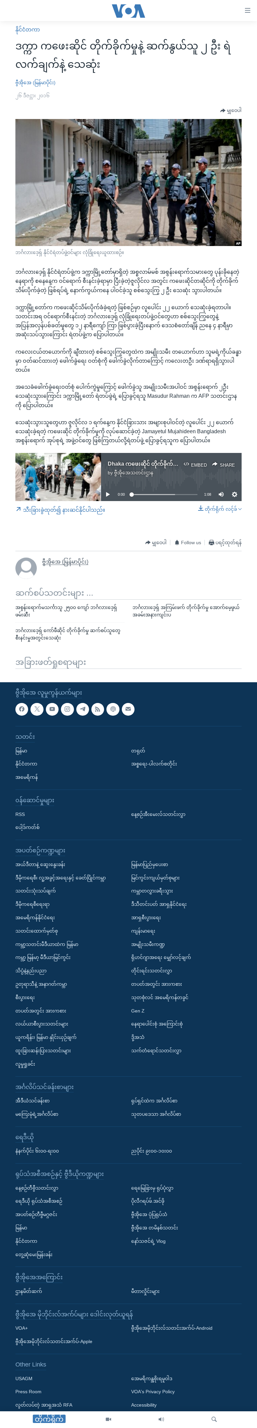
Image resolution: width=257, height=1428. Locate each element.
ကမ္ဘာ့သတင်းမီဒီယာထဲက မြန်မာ (46, 944)
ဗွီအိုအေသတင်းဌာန (133, 472)
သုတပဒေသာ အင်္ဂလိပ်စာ (156, 1114)
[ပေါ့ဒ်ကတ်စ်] (112, 709)
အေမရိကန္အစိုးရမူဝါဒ (151, 1378)
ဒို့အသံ (138, 1037)
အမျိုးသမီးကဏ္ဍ (148, 944)
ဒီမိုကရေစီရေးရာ (32, 904)
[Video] (108, 1419)
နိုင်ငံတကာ (27, 29)
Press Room (28, 1391)
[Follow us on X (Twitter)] (36, 709)
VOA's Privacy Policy (153, 1391)
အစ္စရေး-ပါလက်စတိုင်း (154, 763)
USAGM (23, 1378)
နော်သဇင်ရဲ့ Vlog (148, 1241)
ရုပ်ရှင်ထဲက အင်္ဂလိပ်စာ (154, 1100)
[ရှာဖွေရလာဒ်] (214, 1419)
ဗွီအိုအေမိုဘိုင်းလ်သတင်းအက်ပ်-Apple (53, 1341)
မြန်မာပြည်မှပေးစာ (149, 864)
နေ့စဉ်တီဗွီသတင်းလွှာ (36, 1188)
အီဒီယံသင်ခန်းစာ (32, 1100)
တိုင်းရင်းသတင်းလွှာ (151, 970)
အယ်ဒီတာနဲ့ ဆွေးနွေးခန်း (40, 864)
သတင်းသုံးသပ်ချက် (35, 891)
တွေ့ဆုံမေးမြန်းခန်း (34, 1254)
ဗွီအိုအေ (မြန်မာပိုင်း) (35, 82)
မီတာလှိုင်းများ (145, 1291)
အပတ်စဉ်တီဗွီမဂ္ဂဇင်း (36, 1214)
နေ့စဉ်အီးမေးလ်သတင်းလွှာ (158, 814)
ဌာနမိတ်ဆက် (28, 1291)
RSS (20, 814)
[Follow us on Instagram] (67, 709)
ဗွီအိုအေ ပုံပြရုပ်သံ (149, 1214)
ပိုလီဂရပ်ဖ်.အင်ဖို (147, 1201)
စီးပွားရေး (25, 997)
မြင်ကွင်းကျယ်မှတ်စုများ (155, 877)
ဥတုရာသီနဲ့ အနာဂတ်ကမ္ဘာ (41, 984)
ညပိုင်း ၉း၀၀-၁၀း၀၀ (151, 1151)
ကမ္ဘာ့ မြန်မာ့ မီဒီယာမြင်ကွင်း (43, 957)
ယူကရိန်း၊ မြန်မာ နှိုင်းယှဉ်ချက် (46, 1037)
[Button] (231, 110)
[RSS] (97, 709)
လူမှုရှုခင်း (25, 1064)
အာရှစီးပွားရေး (146, 917)
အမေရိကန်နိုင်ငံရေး (35, 917)
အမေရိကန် (26, 777)
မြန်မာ (21, 750)
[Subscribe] (128, 709)
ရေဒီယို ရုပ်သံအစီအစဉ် (38, 1201)
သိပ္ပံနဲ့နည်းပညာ (31, 970)
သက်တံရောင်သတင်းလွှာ (156, 1050)
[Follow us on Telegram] (82, 709)
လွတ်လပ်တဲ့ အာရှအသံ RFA (43, 1405)
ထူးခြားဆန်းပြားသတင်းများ (43, 1050)
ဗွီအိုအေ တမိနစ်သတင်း (154, 1227)
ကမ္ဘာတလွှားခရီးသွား (152, 891)
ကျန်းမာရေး (143, 931)
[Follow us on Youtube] (52, 709)
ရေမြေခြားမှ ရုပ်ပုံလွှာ (152, 1188)
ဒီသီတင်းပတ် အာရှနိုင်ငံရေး (159, 904)
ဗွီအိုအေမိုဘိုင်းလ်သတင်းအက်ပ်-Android (171, 1328)
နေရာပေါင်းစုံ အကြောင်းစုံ (157, 1024)
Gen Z (138, 1011)
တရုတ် (138, 750)
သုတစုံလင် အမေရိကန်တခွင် (159, 997)
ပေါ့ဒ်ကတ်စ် (27, 827)
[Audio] (161, 1419)
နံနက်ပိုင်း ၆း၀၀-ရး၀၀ (37, 1151)
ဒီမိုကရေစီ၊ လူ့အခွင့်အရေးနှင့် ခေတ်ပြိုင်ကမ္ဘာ (60, 877)
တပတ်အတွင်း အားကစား (40, 1011)
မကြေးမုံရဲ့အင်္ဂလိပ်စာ (36, 1114)
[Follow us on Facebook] (21, 709)
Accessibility (144, 1405)
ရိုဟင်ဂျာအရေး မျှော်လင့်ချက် (161, 957)
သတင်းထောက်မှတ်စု (36, 931)
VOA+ (21, 1328)
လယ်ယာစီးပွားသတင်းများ (41, 1024)
